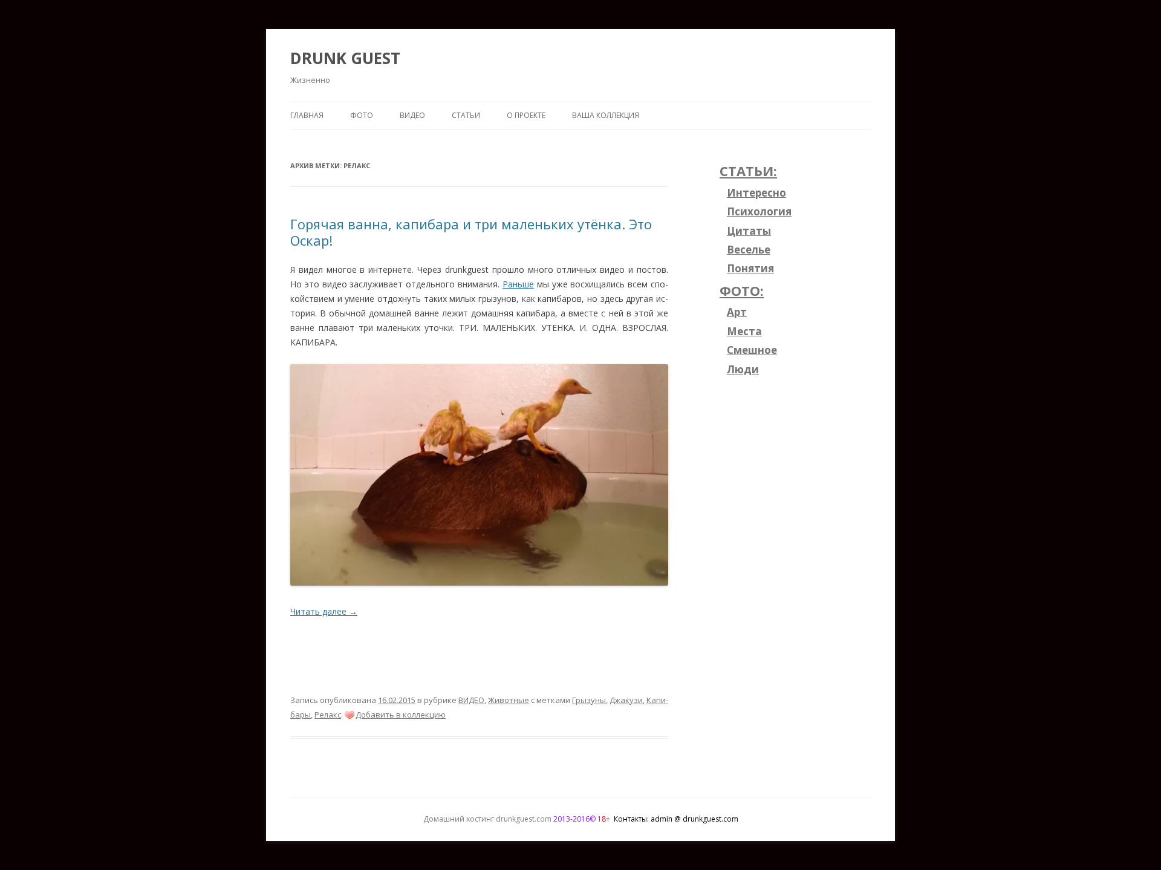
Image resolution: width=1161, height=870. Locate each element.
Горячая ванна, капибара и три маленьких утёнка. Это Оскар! (471, 232)
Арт (737, 312)
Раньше (518, 284)
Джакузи (626, 700)
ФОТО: (742, 290)
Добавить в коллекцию (401, 714)
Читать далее (323, 611)
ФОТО (361, 115)
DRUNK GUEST (345, 58)
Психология (759, 211)
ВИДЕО (412, 115)
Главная (307, 115)
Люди (743, 369)
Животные (508, 700)
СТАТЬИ (466, 115)
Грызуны (589, 700)
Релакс (327, 714)
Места (744, 331)
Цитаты (749, 231)
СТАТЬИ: (748, 171)
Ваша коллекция (605, 115)
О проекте (526, 115)
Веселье (748, 250)
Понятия (750, 268)
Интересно (756, 193)
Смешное (752, 350)
